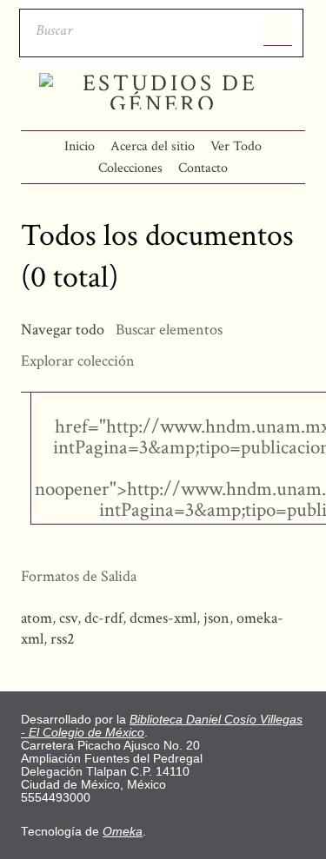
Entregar (277, 30)
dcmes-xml (163, 618)
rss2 (62, 639)
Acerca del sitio (152, 146)
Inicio (79, 146)
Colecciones (130, 168)
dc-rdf (103, 618)
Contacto (203, 168)
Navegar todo (62, 330)
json (216, 618)
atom (36, 618)
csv (68, 618)
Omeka (123, 831)
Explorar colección (78, 361)
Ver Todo (236, 146)
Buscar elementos (169, 330)
